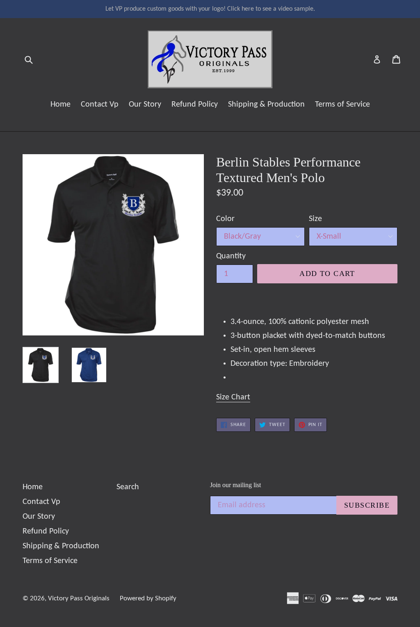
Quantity (231, 256)
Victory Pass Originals (79, 598)
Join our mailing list (235, 484)
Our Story (145, 104)
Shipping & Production (266, 104)
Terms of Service (342, 104)
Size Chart (233, 397)
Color (225, 219)
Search (127, 487)
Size (315, 219)
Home (60, 104)
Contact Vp (100, 104)
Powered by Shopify (148, 598)
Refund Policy (194, 104)
